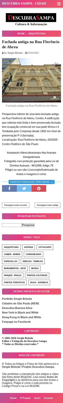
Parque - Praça (13, 275)
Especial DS (10, 261)
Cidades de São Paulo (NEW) (20, 303)
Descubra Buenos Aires (17, 308)
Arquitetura (11, 247)
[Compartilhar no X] (24, 188)
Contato (48, 398)
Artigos (28, 247)
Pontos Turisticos (14, 282)
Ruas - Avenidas (39, 282)
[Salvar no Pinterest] (39, 188)
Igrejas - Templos (33, 261)
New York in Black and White (20, 312)
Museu (35, 268)
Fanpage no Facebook (16, 321)
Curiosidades (33, 254)
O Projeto (25, 398)
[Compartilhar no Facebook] (9, 188)
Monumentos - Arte (15, 268)
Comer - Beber (12, 254)
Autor (37, 398)
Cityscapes (44, 247)
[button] (59, 4)
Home (13, 398)
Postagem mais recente (15, 205)
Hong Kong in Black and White (21, 317)
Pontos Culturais (37, 275)
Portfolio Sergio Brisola (17, 298)
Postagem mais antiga (47, 205)
